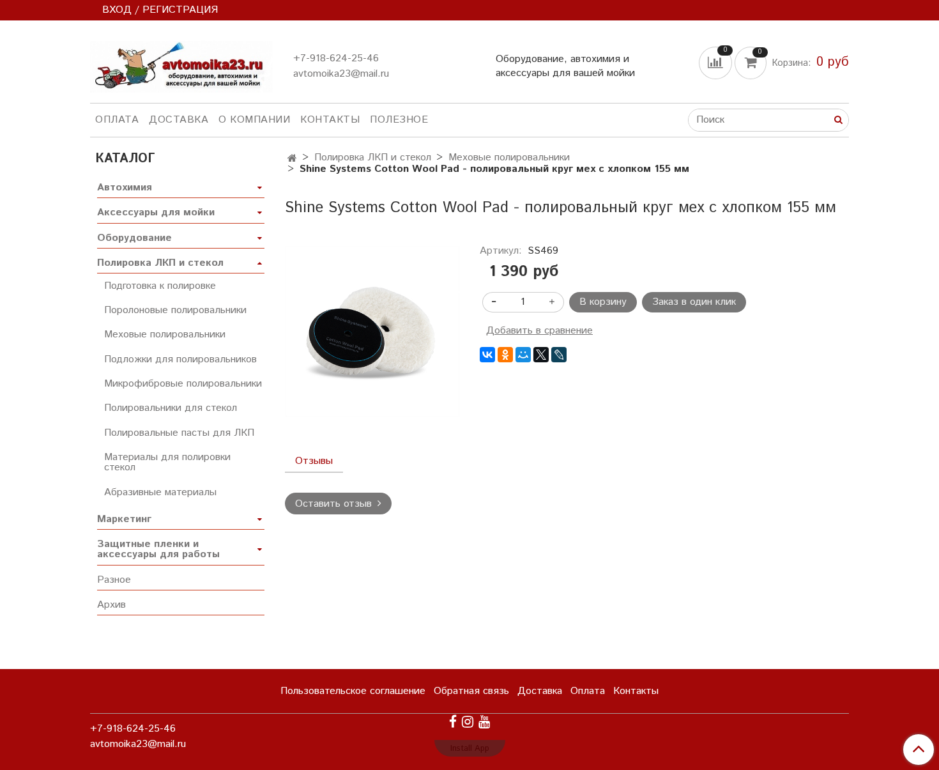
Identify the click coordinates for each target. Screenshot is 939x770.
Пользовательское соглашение (352, 691)
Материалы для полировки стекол (167, 462)
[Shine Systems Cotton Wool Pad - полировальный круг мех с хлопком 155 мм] (372, 332)
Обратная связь (471, 691)
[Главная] (292, 158)
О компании (254, 119)
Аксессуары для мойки (156, 212)
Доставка (178, 119)
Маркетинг (124, 519)
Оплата (117, 119)
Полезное (399, 119)
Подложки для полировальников (180, 359)
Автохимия (124, 187)
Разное (114, 580)
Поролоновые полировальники (175, 310)
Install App (470, 749)
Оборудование (134, 238)
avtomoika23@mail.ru (341, 73)
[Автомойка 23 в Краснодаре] (181, 64)
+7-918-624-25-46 (336, 58)
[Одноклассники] (505, 354)
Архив (111, 604)
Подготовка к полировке (160, 286)
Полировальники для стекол (170, 408)
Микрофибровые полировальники (183, 383)
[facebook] (453, 721)
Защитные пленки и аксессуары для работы (158, 549)
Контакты (330, 119)
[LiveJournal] (559, 354)
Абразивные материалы (160, 492)
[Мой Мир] (523, 354)
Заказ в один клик (694, 302)
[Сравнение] (717, 62)
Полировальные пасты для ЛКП (179, 433)
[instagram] (467, 721)
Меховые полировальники (509, 157)
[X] (541, 354)
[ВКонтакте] (487, 354)
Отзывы (314, 461)
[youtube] (484, 721)
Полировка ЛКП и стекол (372, 157)
